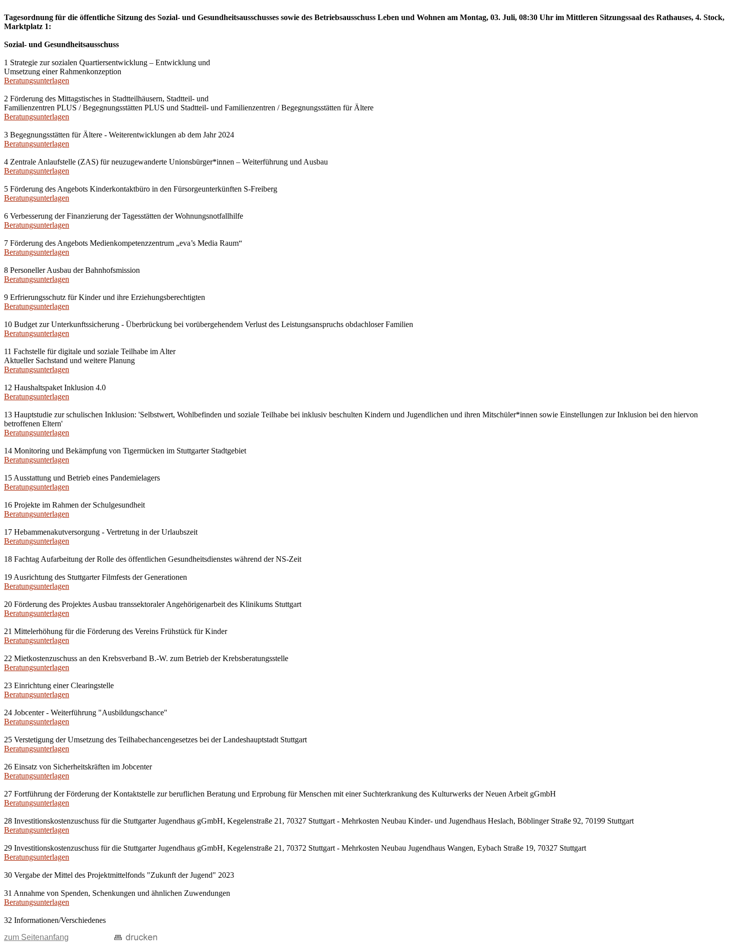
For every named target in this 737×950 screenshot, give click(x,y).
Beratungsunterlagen (36, 80)
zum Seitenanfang (36, 937)
